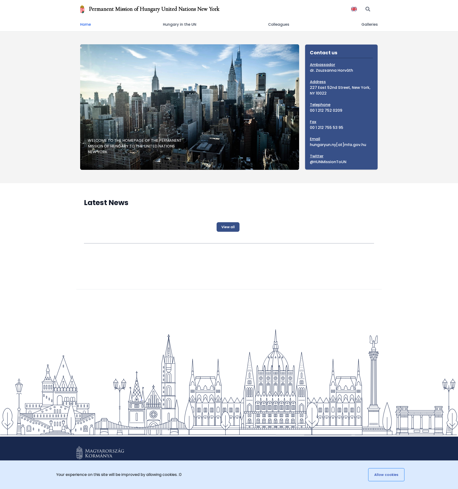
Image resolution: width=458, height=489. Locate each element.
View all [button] (228, 227)
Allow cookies (386, 474)
